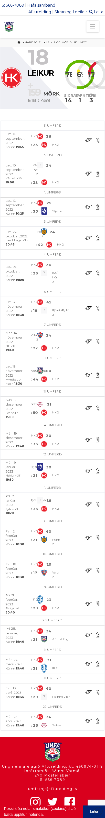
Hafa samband (41, 5)
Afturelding (39, 12)
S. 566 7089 (52, 779)
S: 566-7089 (13, 5)
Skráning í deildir (70, 12)
